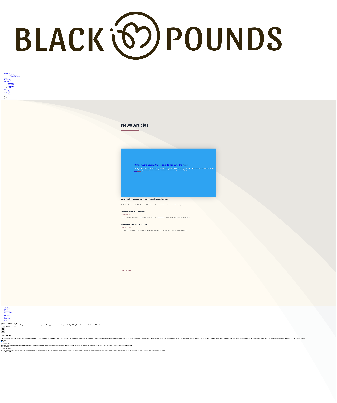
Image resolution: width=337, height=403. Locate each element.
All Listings (11, 83)
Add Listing (11, 84)
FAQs (9, 94)
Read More (137, 171)
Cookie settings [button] (5, 326)
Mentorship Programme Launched (134, 224)
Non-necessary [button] (5, 346)
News (130, 202)
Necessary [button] (3, 340)
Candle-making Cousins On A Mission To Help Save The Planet (161, 165)
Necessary (6, 342)
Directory (6, 81)
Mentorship (7, 78)
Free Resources (8, 89)
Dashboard (11, 86)
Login (9, 87)
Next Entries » (126, 270)
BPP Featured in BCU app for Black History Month (141, 252)
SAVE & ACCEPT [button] (6, 351)
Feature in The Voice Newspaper (133, 212)
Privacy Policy (8, 312)
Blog (9, 91)
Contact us (7, 92)
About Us (7, 73)
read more (126, 261)
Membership (7, 79)
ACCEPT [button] (13, 326)
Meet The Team (12, 75)
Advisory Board (15, 76)
